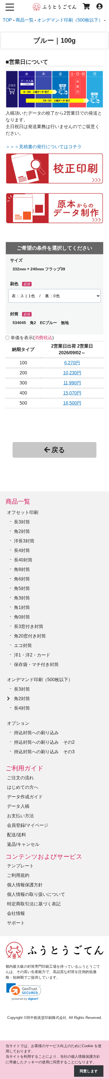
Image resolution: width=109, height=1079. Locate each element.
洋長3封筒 (24, 541)
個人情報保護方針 (25, 884)
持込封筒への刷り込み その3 (44, 751)
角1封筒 (22, 607)
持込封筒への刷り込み (36, 732)
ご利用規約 (18, 875)
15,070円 (72, 393)
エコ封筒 (23, 645)
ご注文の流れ (20, 777)
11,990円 (72, 383)
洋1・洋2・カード (32, 655)
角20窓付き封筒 (30, 636)
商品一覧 (18, 501)
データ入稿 (18, 806)
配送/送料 (16, 834)
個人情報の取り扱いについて (36, 894)
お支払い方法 (20, 815)
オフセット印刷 (22, 512)
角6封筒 (22, 579)
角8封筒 (22, 569)
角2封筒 (22, 531)
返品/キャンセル (23, 844)
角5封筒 (22, 588)
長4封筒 (22, 550)
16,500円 (72, 403)
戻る (58, 450)
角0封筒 (22, 617)
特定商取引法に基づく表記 (34, 903)
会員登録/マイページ (27, 825)
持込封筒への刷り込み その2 (44, 742)
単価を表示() (32, 337)
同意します (89, 1071)
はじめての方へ (22, 787)
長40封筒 (23, 560)
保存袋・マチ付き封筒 (36, 664)
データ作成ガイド (25, 796)
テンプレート (20, 865)
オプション (18, 723)
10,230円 (72, 372)
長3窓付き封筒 (28, 626)
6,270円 (72, 362)
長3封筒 (22, 522)
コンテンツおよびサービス (44, 856)
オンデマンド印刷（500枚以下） (40, 679)
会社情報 (16, 913)
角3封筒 (22, 598)
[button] (24, 992)
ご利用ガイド (25, 768)
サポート (16, 922)
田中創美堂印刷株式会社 (47, 1018)
